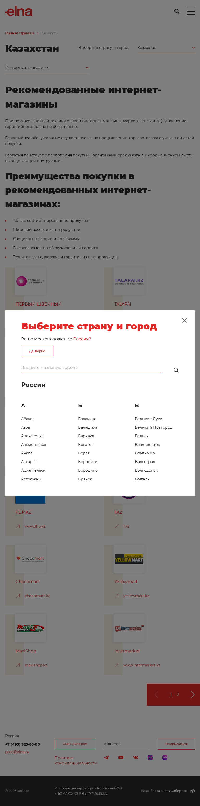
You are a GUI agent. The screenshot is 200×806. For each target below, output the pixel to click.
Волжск (142, 479)
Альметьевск (33, 444)
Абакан (28, 419)
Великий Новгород (153, 427)
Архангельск (33, 470)
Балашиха (87, 427)
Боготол (86, 444)
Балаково (87, 419)
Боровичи (88, 461)
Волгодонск (146, 470)
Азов (25, 427)
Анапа (27, 453)
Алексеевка (32, 436)
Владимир (145, 453)
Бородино (88, 470)
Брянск (85, 479)
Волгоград (145, 461)
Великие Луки (148, 419)
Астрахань (31, 479)
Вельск (141, 436)
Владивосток (147, 444)
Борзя (84, 453)
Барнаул (86, 436)
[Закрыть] (184, 320)
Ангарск (29, 461)
